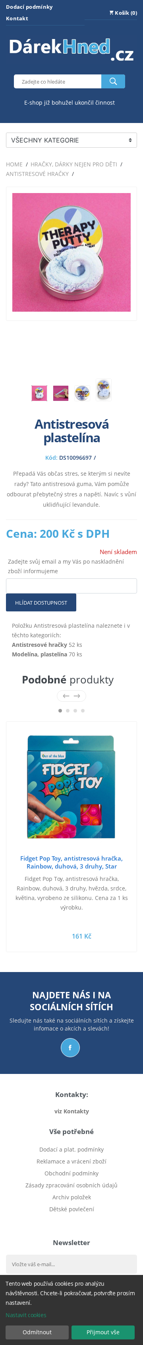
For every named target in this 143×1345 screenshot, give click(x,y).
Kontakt (17, 18)
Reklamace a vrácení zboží (71, 1161)
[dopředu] (77, 696)
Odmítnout (37, 1332)
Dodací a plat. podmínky (71, 1149)
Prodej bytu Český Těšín (71, 1221)
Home (14, 164)
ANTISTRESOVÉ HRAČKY (37, 174)
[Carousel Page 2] (68, 711)
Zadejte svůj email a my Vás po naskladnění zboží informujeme (66, 566)
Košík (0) (125, 12)
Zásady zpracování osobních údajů (71, 1185)
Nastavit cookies (26, 1315)
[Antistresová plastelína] (71, 309)
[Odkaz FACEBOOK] (70, 1047)
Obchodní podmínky (71, 1173)
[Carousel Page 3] (75, 711)
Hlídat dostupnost (41, 602)
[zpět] (66, 696)
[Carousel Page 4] (83, 711)
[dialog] (71, 1310)
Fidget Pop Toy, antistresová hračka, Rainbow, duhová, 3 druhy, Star (71, 862)
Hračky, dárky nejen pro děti (74, 164)
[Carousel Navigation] (71, 696)
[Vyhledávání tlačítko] (113, 81)
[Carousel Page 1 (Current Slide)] (60, 711)
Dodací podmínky (29, 6)
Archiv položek (71, 1197)
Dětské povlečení (71, 1209)
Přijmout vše (103, 1332)
